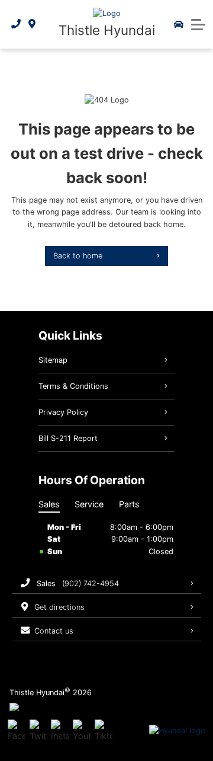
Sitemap (52, 360)
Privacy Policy (63, 412)
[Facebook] (16, 731)
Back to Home (77, 255)
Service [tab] (89, 504)
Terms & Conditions (73, 386)
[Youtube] (82, 731)
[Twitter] (38, 731)
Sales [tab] (49, 504)
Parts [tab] (129, 504)
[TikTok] (103, 731)
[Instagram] (60, 731)
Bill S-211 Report (68, 438)
